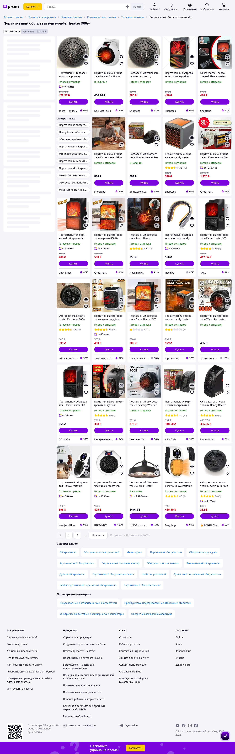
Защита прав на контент (134, 657)
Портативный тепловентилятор (120, 563)
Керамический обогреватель (77, 563)
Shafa (178, 644)
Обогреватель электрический (101, 552)
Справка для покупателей (22, 637)
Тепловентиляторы (132, 17)
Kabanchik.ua (183, 651)
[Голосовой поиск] (127, 6)
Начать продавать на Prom (79, 651)
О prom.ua (125, 637)
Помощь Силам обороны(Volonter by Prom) (133, 680)
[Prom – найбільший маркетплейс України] (11, 7)
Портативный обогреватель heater (113, 574)
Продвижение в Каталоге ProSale (83, 657)
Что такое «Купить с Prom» (23, 657)
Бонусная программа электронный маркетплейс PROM (84, 707)
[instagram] (190, 725)
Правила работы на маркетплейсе (83, 699)
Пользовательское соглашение (81, 685)
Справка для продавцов (77, 637)
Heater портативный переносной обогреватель (88, 585)
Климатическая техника (101, 17)
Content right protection (133, 664)
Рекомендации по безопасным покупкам (31, 671)
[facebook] (184, 725)
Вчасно (179, 657)
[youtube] (177, 725)
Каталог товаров (13, 17)
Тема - (77, 725)
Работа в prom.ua (129, 644)
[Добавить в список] (86, 63)
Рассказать (135, 748)
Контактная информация (134, 651)
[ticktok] (196, 725)
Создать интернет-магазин (79, 644)
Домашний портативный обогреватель (197, 574)
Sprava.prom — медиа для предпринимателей (78, 666)
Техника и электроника (42, 17)
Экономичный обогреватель (203, 563)
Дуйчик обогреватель (72, 574)
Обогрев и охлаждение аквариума (151, 613)
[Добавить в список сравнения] (86, 57)
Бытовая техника (71, 17)
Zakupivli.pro (182, 664)
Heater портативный (154, 574)
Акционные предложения (22, 651)
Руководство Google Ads (77, 716)
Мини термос (135, 552)
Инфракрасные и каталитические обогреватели (88, 603)
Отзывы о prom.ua (130, 671)
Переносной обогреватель (166, 552)
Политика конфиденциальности (82, 692)
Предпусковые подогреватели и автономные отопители (157, 603)
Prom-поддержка (17, 644)
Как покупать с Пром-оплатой (24, 664)
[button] (73, 102)
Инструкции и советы (20, 688)
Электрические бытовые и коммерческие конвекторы (92, 613)
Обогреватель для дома (203, 552)
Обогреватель (68, 552)
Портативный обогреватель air (142, 585)
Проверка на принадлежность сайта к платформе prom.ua (29, 680)
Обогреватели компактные (163, 563)
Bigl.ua (179, 637)
